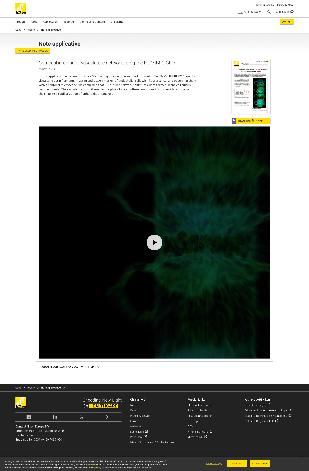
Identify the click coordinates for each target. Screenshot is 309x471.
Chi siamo (117, 21)
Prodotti (20, 21)
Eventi (133, 410)
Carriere (135, 421)
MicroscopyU (195, 437)
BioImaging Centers (92, 21)
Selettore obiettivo (198, 410)
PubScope (193, 421)
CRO (34, 21)
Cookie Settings (214, 463)
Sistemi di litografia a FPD (259, 421)
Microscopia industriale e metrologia (266, 410)
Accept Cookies (259, 463)
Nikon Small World (197, 431)
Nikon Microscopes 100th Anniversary (152, 442)
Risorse (69, 21)
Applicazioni (50, 21)
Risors (31, 29)
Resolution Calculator (199, 416)
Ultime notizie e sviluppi (200, 405)
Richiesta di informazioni (33, 50)
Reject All (236, 463)
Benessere (136, 437)
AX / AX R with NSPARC (83, 367)
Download (250, 120)
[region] (154, 464)
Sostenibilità (137, 431)
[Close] (303, 463)
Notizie (134, 405)
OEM (190, 426)
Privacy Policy (94, 467)
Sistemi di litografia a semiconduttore (266, 416)
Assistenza (136, 426)
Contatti (287, 21)
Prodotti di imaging (255, 405)
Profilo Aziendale (140, 416)
